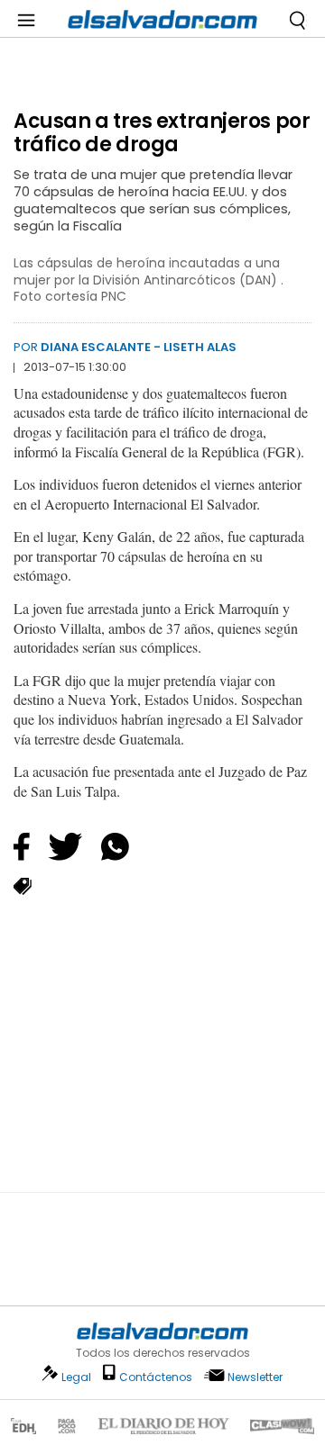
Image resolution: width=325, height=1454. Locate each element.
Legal (76, 1377)
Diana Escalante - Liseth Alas (139, 347)
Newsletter (255, 1377)
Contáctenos (155, 1377)
